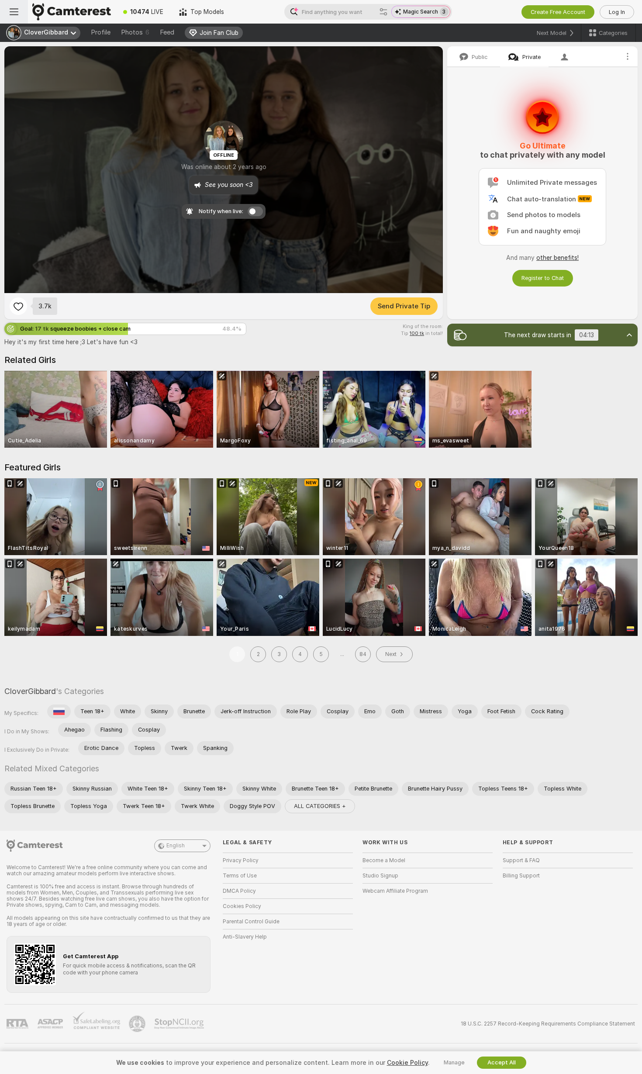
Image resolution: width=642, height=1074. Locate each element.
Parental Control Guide (251, 922)
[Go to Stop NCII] (180, 1024)
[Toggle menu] (14, 12)
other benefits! (557, 257)
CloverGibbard (30, 691)
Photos (135, 32)
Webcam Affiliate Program (395, 891)
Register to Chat (542, 278)
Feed (167, 32)
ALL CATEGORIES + (320, 806)
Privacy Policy (241, 860)
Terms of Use (240, 876)
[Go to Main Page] (71, 12)
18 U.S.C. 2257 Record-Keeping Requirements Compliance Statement (548, 1024)
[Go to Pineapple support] (138, 1023)
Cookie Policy (407, 1062)
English (175, 846)
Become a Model (383, 860)
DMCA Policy (239, 891)
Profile (100, 32)
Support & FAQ (521, 860)
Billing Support (521, 876)
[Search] (383, 12)
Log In (617, 12)
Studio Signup (380, 876)
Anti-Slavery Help (245, 937)
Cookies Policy (242, 906)
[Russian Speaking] (59, 711)
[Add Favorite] (18, 306)
